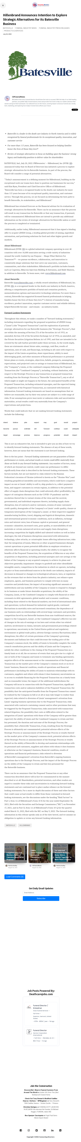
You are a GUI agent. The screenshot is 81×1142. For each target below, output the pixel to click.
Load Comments (15, 876)
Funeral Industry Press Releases (54, 28)
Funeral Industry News (26, 28)
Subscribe (41, 898)
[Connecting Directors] (41, 10)
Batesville (8, 28)
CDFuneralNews (18, 97)
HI (71, 163)
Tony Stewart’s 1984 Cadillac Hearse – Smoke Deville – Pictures (41, 1102)
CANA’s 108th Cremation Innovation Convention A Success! (37, 855)
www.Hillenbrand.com (55, 273)
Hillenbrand (25, 825)
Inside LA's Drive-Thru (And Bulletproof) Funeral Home (45, 1093)
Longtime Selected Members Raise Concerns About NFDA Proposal (15, 856)
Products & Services (13, 30)
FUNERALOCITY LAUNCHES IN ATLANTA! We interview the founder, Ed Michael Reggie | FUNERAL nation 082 (41, 1109)
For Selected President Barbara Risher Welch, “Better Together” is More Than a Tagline (63, 855)
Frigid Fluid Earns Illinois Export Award (45, 1116)
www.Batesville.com (23, 282)
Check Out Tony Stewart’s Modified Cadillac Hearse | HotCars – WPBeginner (40, 1099)
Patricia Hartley (12, 866)
